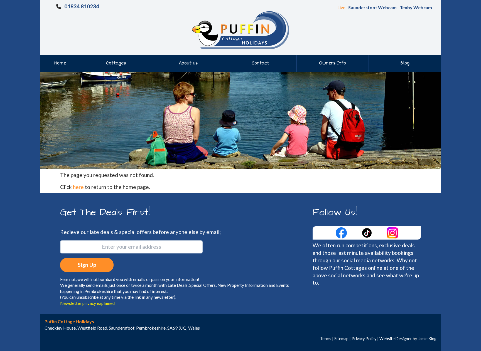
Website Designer (395, 338)
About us (188, 63)
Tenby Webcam (416, 7)
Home (60, 63)
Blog (404, 63)
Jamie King (427, 338)
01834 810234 (81, 6)
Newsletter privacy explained (87, 303)
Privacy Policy (364, 338)
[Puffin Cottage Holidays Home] (240, 29)
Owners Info (332, 63)
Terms (325, 338)
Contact (260, 63)
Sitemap (341, 338)
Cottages (116, 63)
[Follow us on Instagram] (392, 232)
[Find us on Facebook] (342, 232)
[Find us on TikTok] (367, 232)
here (78, 187)
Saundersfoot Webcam (372, 7)
